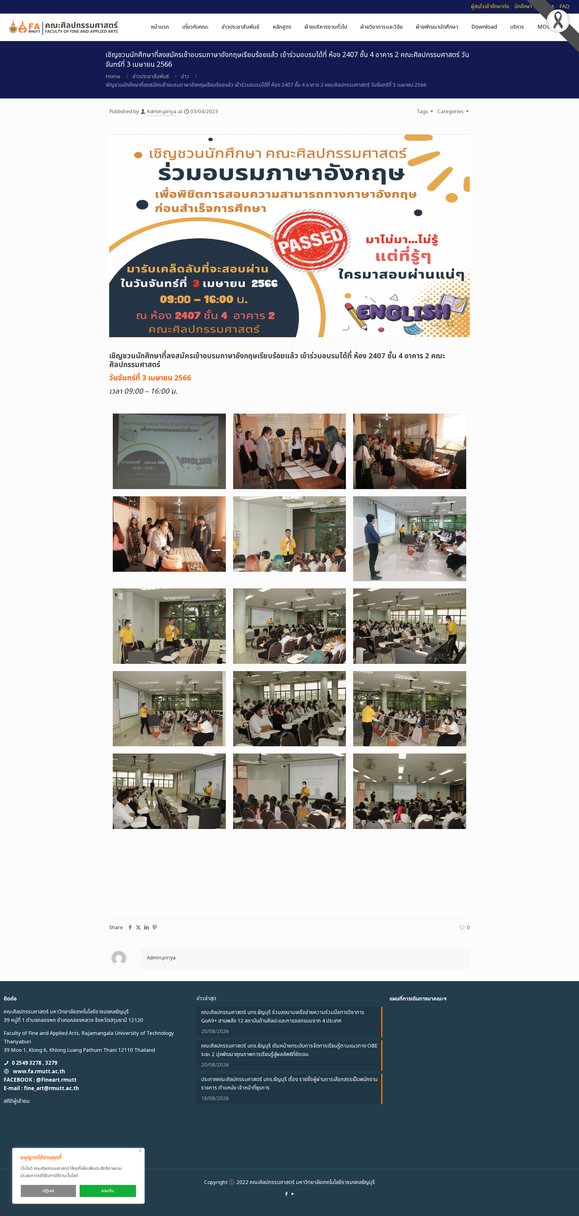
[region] (78, 1176)
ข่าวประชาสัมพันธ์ (151, 77)
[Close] (140, 1150)
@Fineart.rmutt (56, 1080)
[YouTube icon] (292, 1194)
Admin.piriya (161, 112)
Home (113, 77)
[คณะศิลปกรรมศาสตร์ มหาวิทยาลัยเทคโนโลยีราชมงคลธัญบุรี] (64, 27)
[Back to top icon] (550, 1203)
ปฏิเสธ (48, 1191)
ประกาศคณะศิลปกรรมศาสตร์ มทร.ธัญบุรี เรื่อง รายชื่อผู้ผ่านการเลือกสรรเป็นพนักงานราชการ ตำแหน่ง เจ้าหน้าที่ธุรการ (289, 1084)
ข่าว (185, 77)
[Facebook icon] (286, 1194)
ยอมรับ (107, 1191)
